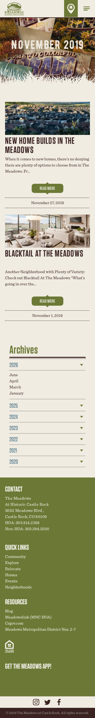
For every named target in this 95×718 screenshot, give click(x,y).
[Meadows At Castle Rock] (18, 8)
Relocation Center (18, 676)
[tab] (47, 365)
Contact (52, 676)
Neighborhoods (18, 587)
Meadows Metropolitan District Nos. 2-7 (40, 629)
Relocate (13, 568)
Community (15, 556)
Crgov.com (14, 623)
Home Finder (71, 8)
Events (11, 581)
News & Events (44, 676)
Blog (9, 611)
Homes (11, 574)
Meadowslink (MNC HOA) (28, 617)
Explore (12, 562)
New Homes (35, 676)
